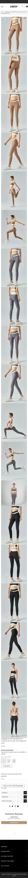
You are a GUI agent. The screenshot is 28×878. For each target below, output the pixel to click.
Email (2, 778)
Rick (15, 875)
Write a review (14, 822)
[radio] (3, 761)
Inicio (2, 11)
